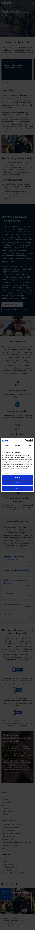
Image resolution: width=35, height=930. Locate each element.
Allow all (17, 477)
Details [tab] (17, 445)
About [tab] (29, 445)
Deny (17, 488)
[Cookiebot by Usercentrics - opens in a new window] (25, 440)
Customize (16, 483)
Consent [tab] (6, 445)
